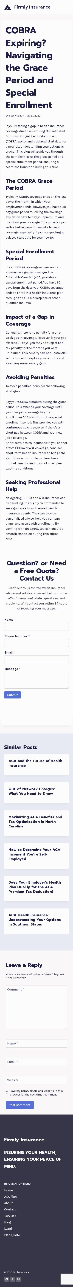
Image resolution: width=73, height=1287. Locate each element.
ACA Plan (10, 1197)
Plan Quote (12, 1235)
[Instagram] (18, 1279)
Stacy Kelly (15, 115)
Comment (15, 989)
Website (13, 1080)
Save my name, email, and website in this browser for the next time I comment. (36, 1092)
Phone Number (17, 636)
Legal (8, 1229)
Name (10, 620)
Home (8, 1190)
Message (12, 669)
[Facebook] (6, 1279)
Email (9, 652)
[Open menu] (65, 7)
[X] (12, 1279)
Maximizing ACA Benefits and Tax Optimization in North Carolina (35, 821)
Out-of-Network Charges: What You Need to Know (32, 791)
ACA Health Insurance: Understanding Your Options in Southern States (35, 919)
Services (10, 1216)
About (8, 1203)
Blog (7, 1222)
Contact (10, 1209)
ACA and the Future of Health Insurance (35, 763)
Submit (12, 695)
